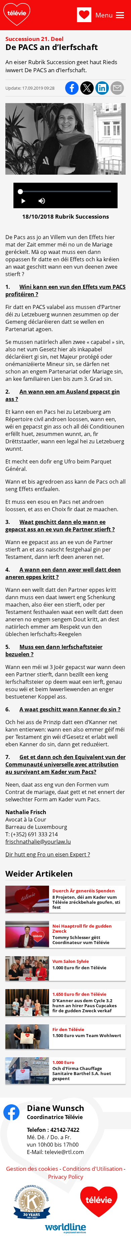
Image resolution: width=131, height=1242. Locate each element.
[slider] (65, 191)
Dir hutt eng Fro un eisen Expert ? (47, 854)
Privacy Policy (65, 1177)
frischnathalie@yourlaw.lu (38, 841)
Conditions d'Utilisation (92, 1168)
